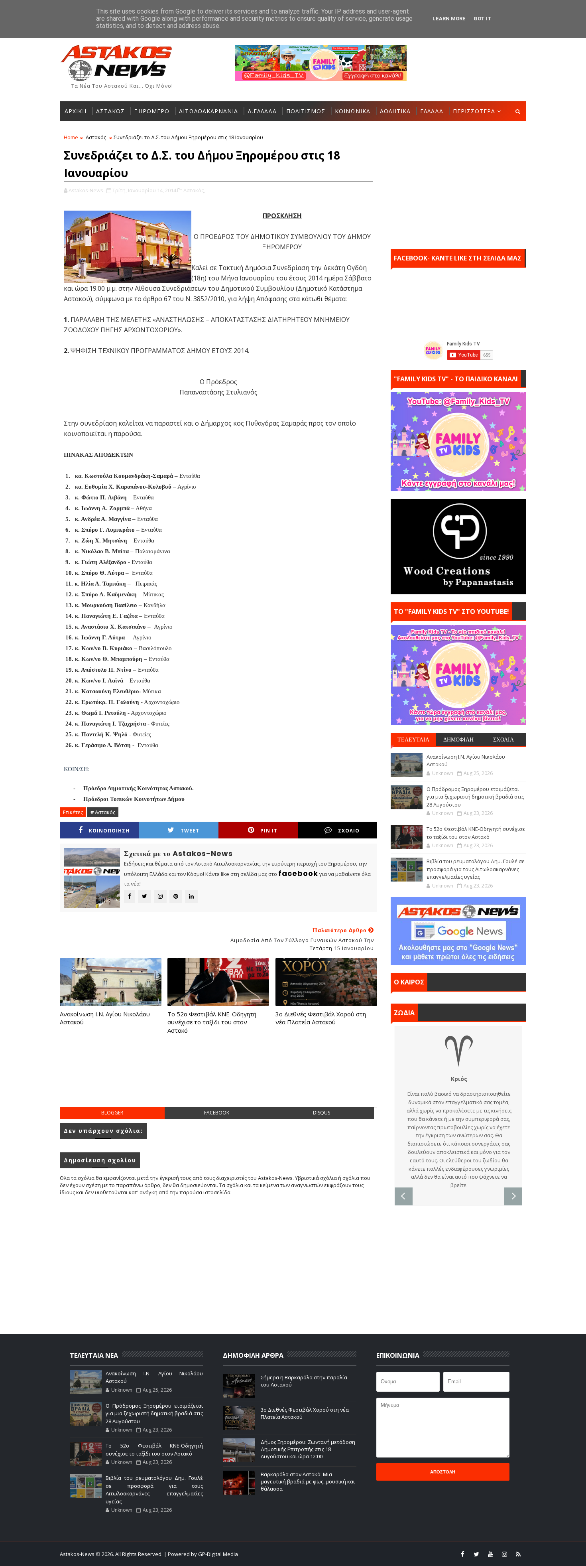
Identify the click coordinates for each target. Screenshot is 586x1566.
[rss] (518, 1554)
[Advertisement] (218, 1079)
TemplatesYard (298, 1554)
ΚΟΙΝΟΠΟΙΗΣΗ (109, 830)
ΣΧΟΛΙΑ (503, 740)
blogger (112, 1112)
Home (71, 137)
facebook (216, 1112)
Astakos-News (78, 1554)
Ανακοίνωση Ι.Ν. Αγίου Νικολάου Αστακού (105, 1018)
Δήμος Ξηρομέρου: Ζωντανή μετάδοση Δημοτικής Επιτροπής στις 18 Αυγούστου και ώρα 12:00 (308, 1449)
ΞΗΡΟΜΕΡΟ (151, 111)
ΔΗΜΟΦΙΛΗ (458, 740)
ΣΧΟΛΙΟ (349, 830)
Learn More (449, 19)
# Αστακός (102, 812)
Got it (483, 19)
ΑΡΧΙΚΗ (76, 111)
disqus (321, 1112)
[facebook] (462, 1554)
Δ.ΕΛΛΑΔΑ (262, 111)
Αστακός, (194, 190)
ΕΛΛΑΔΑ (431, 111)
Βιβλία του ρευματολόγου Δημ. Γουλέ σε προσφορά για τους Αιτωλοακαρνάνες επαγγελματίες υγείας (476, 869)
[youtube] (490, 1554)
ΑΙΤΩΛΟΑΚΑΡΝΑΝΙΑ (208, 111)
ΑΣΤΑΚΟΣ (110, 111)
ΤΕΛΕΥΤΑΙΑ (413, 740)
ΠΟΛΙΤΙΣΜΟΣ (305, 111)
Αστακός (96, 137)
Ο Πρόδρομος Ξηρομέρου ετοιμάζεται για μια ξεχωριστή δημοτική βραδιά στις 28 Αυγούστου (475, 796)
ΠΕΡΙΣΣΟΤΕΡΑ (474, 111)
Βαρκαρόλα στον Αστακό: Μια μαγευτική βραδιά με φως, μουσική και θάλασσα (308, 1481)
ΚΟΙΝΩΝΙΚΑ (352, 111)
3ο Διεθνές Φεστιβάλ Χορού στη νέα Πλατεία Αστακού (320, 1018)
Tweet (190, 830)
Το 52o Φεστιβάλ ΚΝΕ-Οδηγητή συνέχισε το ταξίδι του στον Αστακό (211, 1022)
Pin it (268, 830)
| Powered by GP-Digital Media (201, 1554)
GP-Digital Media (379, 1554)
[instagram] (504, 1554)
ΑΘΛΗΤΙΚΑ (395, 111)
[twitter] (476, 1554)
